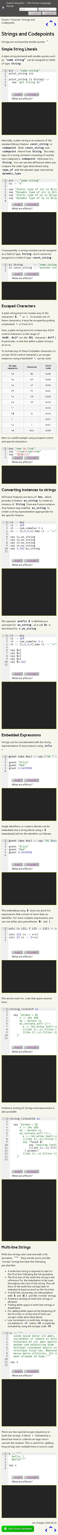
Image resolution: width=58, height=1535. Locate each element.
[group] (5, 85)
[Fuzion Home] (3, 8)
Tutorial (15, 19)
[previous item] (47, 24)
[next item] (55, 24)
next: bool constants (20, 1528)
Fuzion (5, 19)
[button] (9, 1009)
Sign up (49, 13)
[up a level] (51, 21)
